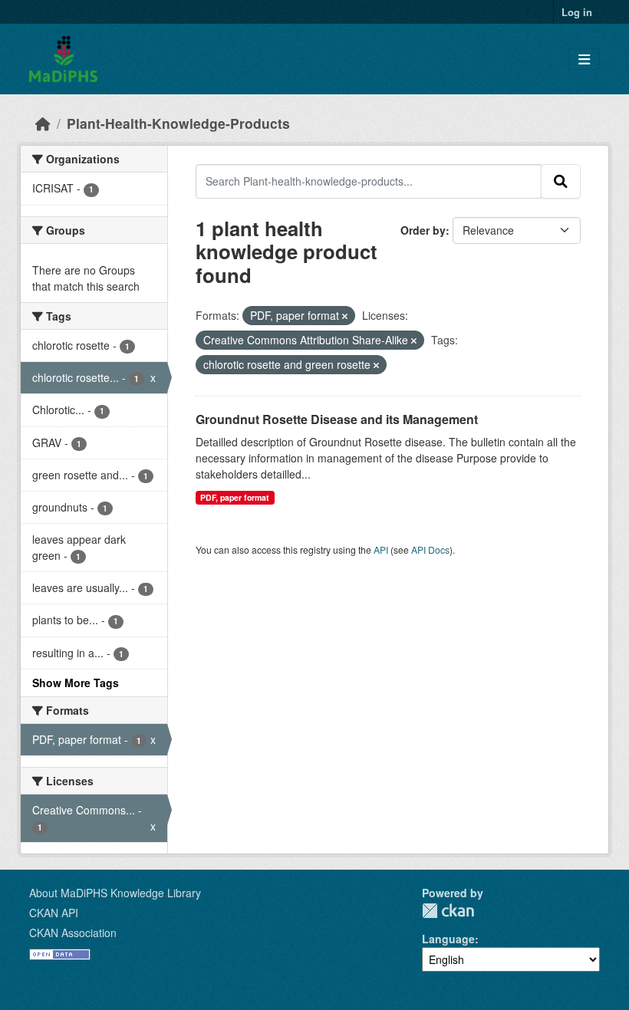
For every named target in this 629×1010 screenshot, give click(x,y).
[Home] (43, 123)
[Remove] (344, 316)
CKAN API (53, 912)
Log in (576, 12)
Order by (423, 230)
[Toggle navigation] (584, 59)
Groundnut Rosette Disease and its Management (337, 419)
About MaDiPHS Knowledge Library (115, 892)
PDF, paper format (234, 497)
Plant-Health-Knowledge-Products (178, 123)
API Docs (430, 549)
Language (448, 938)
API (381, 549)
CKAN (448, 911)
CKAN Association (73, 932)
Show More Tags (75, 682)
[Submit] (561, 181)
